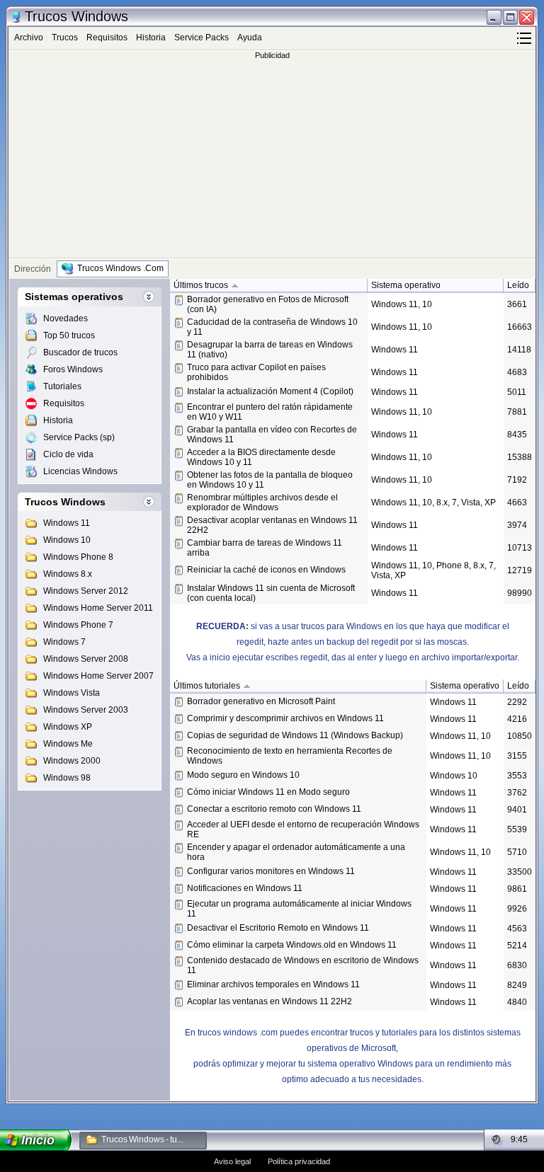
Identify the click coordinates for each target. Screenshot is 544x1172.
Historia (151, 37)
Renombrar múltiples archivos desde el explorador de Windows (262, 502)
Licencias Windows (80, 471)
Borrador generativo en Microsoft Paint (261, 701)
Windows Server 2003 (85, 710)
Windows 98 (67, 778)
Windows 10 (67, 540)
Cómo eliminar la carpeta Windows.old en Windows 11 (292, 945)
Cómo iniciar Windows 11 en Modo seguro (268, 792)
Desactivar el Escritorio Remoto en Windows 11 (278, 928)
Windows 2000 (72, 761)
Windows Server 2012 (85, 591)
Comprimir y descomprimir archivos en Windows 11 (285, 718)
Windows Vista (71, 693)
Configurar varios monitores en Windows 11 (271, 871)
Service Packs (201, 37)
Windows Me (68, 744)
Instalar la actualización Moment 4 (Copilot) (270, 391)
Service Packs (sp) (79, 437)
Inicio (38, 1140)
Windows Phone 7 (78, 625)
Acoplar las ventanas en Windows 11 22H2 (269, 1001)
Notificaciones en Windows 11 (244, 888)
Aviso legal (232, 1161)
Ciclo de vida (68, 454)
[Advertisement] (272, 158)
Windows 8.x (67, 574)
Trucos (65, 37)
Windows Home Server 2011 (98, 608)
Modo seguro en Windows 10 (243, 775)
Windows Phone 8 (78, 557)
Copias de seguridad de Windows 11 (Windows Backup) (295, 735)
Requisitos (107, 37)
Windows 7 (64, 642)
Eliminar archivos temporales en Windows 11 (273, 984)
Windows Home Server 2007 (98, 676)
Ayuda (249, 37)
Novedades (65, 318)
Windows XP (67, 727)
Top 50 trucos (69, 335)
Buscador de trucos (80, 352)
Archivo (28, 37)
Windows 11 (66, 523)
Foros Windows (73, 369)
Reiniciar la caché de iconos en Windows (266, 570)
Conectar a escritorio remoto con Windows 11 (274, 809)
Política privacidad (299, 1161)
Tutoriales (62, 386)
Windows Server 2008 (85, 659)
